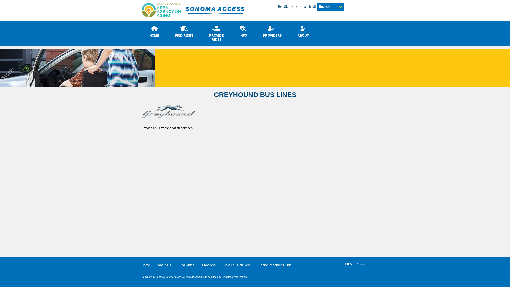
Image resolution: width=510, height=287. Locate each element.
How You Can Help (237, 265)
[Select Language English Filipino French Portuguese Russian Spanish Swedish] (330, 6)
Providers (209, 265)
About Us (164, 265)
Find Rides (186, 265)
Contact (362, 264)
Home (145, 265)
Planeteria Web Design (234, 277)
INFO (348, 264)
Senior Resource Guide (275, 265)
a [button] (292, 7)
